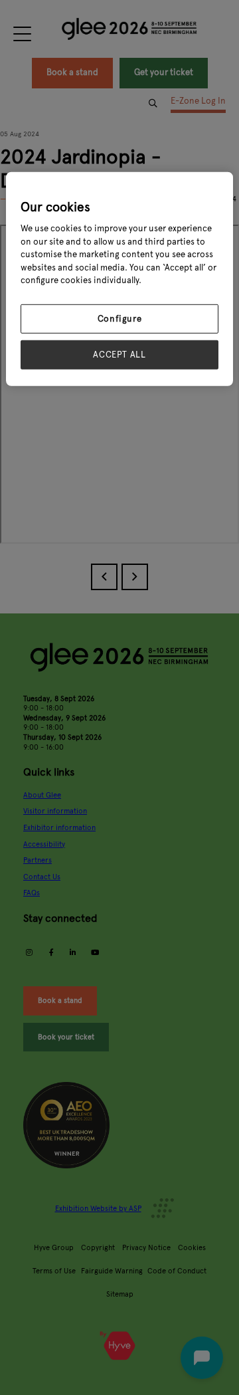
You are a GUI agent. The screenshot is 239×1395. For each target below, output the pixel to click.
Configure (120, 319)
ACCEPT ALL (119, 355)
